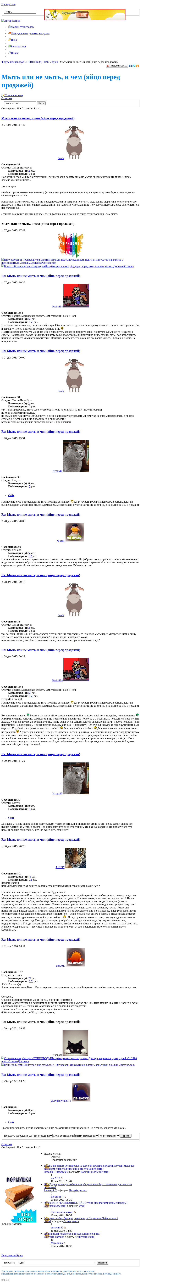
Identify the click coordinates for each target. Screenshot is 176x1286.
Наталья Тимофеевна (56, 1171)
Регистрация (18, 46)
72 (30, 879)
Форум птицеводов (22, 26)
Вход (14, 39)
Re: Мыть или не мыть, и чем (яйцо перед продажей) (40, 276)
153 (31, 322)
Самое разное (71, 1221)
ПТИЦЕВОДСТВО (37, 61)
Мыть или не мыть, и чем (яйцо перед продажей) (37, 118)
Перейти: (9, 1262)
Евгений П (50, 1190)
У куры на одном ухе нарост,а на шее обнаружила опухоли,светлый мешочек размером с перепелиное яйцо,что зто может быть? (89, 1167)
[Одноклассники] (137, 66)
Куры (54, 61)
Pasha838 (57, 306)
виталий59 (57, 1227)
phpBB (5, 1279)
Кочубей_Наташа (54, 1236)
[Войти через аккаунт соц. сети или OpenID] (10, 20)
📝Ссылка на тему (12, 95)
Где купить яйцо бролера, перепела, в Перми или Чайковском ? (81, 1218)
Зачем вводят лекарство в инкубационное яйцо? (72, 1233)
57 (29, 318)
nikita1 (47, 1221)
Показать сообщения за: (18, 1135)
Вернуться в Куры (12, 1255)
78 (29, 876)
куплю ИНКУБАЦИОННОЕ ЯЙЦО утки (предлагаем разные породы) (85, 1202)
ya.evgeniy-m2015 (61, 1100)
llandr (61, 158)
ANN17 (60, 867)
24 (29, 978)
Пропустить (8, 4)
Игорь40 (57, 470)
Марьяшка (57, 1243)
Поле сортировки (63, 1135)
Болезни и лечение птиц (95, 1171)
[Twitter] (134, 66)
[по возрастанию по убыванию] (115, 1135)
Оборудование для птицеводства (30, 33)
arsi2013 (60, 965)
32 (30, 556)
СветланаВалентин (55, 1205)
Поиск (15, 53)
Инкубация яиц (78, 1190)
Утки (82, 1205)
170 (31, 981)
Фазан (60, 540)
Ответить (6, 98)
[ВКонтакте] (130, 66)
